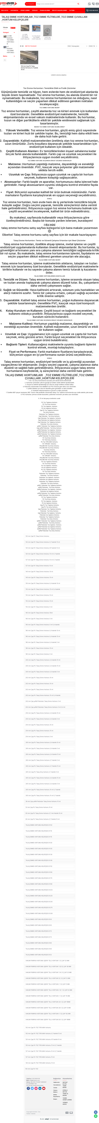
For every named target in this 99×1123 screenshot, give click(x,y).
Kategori (6, 32)
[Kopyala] (45, 224)
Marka (5, 56)
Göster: (91, 46)
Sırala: (69, 46)
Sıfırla (13, 28)
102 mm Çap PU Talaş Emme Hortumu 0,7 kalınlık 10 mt (29, 67)
